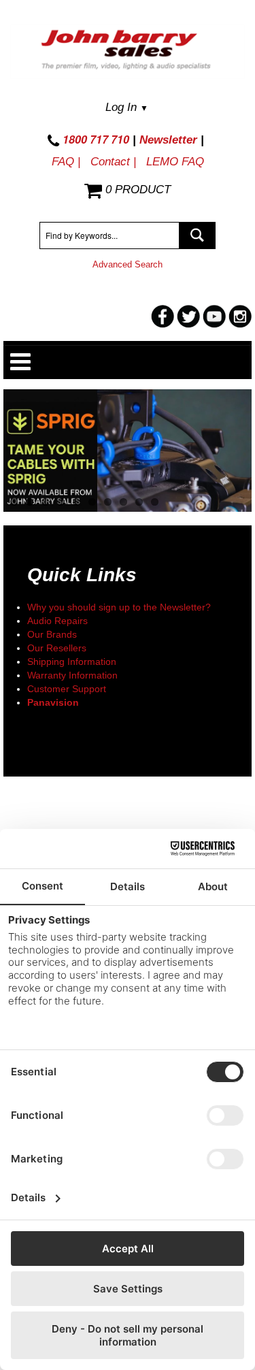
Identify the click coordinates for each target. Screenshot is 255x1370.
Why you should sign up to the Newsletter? (119, 607)
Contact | (113, 161)
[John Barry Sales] (127, 52)
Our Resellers (56, 647)
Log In (126, 107)
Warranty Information (72, 675)
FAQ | (66, 161)
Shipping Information (71, 661)
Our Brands (52, 634)
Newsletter (168, 139)
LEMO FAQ (175, 161)
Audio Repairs (57, 620)
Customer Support (66, 688)
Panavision (53, 702)
